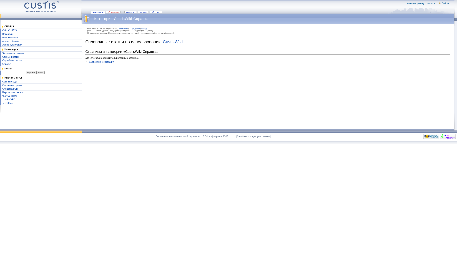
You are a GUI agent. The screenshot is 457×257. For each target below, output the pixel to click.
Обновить (156, 12)
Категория (98, 12)
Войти (445, 3)
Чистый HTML (9, 96)
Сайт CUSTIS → (11, 30)
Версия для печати (12, 92)
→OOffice (7, 103)
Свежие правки (10, 57)
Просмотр (130, 12)
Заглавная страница (13, 53)
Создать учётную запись (421, 3)
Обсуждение (113, 12)
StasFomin (123, 28)
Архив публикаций (12, 44)
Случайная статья (12, 60)
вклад (144, 28)
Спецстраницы (10, 88)
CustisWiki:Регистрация (101, 62)
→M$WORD (8, 99)
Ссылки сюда (9, 81)
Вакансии (7, 34)
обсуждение (134, 28)
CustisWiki (173, 41)
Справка (6, 64)
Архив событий (10, 41)
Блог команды (10, 37)
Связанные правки (12, 85)
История (143, 12)
